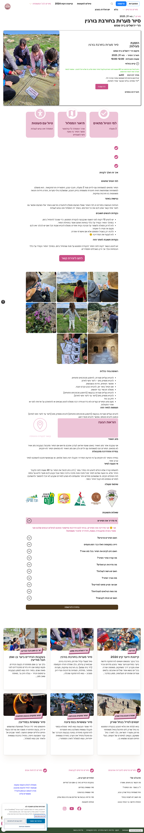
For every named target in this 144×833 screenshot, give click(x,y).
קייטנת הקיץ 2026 (64, 3)
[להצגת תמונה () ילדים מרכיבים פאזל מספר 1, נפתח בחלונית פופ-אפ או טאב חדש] (31, 68)
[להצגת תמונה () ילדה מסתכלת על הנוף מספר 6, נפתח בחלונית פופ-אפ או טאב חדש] (72, 318)
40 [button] (121, 75)
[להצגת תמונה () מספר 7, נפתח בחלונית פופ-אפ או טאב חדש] (41, 318)
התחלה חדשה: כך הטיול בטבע (129, 802)
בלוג (116, 9)
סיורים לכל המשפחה (42, 4)
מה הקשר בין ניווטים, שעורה (130, 782)
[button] (40, 3)
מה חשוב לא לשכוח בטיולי (131, 797)
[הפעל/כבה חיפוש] (111, 3)
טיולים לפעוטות (84, 3)
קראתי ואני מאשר (36, 821)
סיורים (138, 16)
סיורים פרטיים (132, 9)
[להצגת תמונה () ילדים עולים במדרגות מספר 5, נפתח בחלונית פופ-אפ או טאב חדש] (103, 318)
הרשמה (121, 3)
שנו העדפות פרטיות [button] (136, 830)
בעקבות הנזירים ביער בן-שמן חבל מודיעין (27, 658)
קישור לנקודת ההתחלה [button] (40, 436)
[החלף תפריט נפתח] (30, 3)
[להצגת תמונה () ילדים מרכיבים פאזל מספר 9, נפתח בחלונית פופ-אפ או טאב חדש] (72, 349)
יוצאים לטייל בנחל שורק (124, 722)
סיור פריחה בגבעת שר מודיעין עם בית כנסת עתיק (75, 797)
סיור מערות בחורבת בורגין (76, 657)
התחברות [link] (133, 3)
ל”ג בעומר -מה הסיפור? (132, 787)
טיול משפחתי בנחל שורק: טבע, (129, 792)
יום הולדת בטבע (102, 9)
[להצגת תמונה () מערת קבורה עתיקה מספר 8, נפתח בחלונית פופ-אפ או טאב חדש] (103, 349)
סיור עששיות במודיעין (32, 722)
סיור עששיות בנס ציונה (78, 722)
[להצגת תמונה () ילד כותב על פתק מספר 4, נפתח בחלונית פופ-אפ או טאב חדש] (41, 287)
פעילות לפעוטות (88, 802)
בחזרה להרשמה (72, 607)
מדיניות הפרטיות (40, 816)
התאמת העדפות (24, 826)
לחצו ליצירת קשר (72, 258)
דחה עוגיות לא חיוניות (14, 821)
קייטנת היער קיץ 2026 (125, 657)
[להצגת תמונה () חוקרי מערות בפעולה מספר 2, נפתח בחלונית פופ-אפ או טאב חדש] (103, 287)
